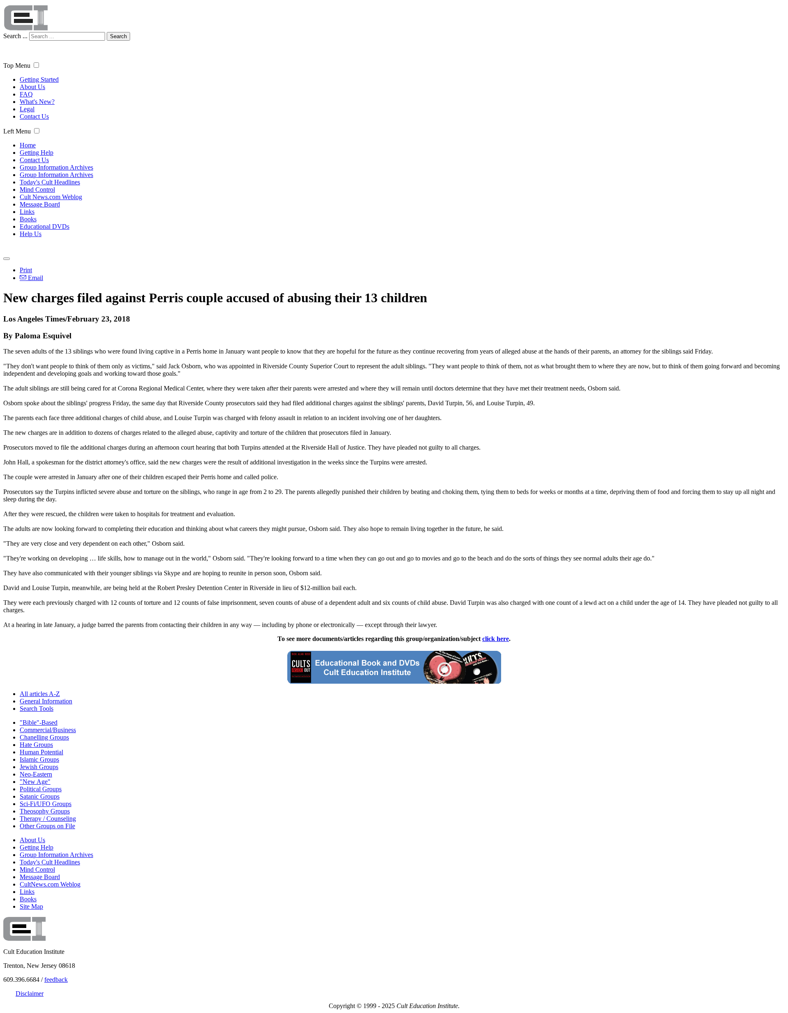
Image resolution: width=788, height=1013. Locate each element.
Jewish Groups (39, 766)
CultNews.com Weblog (50, 884)
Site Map (31, 906)
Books (28, 219)
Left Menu (17, 131)
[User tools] (6, 258)
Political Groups (41, 789)
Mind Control (37, 189)
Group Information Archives (56, 167)
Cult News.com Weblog (51, 196)
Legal (27, 109)
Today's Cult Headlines (50, 182)
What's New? (37, 101)
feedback (56, 979)
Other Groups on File (47, 825)
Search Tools (36, 708)
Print (26, 269)
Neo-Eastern (36, 774)
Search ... (15, 35)
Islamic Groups (39, 759)
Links (27, 211)
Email (34, 277)
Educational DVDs (44, 226)
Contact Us (34, 116)
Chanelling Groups (44, 737)
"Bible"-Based (38, 722)
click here (495, 638)
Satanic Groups (40, 796)
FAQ (26, 94)
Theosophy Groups (45, 811)
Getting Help (36, 152)
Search (118, 36)
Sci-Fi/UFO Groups (45, 803)
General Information (46, 701)
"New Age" (35, 781)
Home (28, 145)
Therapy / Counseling (48, 818)
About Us (32, 86)
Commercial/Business (48, 729)
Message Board (40, 204)
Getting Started (39, 79)
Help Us (30, 233)
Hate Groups (36, 744)
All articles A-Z (40, 693)
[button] (36, 65)
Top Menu (16, 65)
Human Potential (41, 752)
